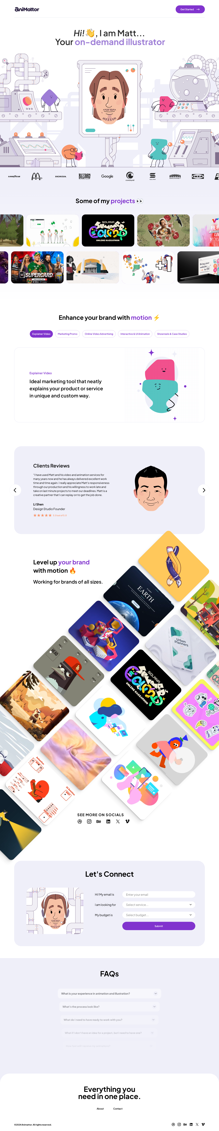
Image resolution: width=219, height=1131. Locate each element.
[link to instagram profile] (92, 818)
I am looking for (105, 904)
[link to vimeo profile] (130, 818)
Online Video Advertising (99, 333)
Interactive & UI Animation (135, 333)
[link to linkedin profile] (111, 818)
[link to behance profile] (101, 818)
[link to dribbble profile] (82, 818)
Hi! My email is (104, 894)
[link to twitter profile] (120, 818)
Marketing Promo (67, 333)
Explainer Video (41, 333)
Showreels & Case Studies (172, 333)
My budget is (104, 914)
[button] (15, 490)
